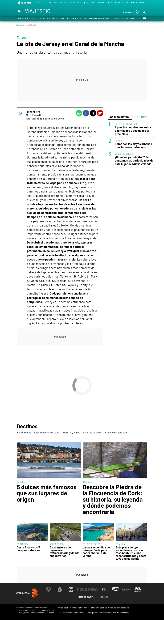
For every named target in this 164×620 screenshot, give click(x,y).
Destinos (27, 426)
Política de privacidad (79, 607)
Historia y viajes (76, 18)
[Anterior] (37, 2)
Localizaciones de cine (51, 18)
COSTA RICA (23, 544)
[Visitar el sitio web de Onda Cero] (115, 589)
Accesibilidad (123, 612)
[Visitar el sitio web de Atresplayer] (87, 596)
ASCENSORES (57, 544)
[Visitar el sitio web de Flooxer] (103, 596)
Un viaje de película (124, 153)
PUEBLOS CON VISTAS (126, 124)
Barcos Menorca (60, 2)
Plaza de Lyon (45, 2)
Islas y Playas (26, 18)
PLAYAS (118, 140)
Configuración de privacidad (72, 612)
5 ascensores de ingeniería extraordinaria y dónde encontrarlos (64, 551)
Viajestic (20, 24)
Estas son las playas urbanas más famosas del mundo (133, 145)
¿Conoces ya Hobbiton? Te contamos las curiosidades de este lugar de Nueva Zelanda (134, 160)
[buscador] (144, 12)
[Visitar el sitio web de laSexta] (60, 589)
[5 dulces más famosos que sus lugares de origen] (49, 460)
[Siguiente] (145, 2)
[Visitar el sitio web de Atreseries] (104, 589)
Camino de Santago (123, 18)
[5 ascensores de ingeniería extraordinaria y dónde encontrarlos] (65, 532)
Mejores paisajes (99, 18)
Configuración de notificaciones (101, 612)
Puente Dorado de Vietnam (143, 2)
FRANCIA (120, 544)
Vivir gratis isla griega (79, 2)
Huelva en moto (122, 2)
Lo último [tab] (141, 117)
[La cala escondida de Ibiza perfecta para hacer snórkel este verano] (98, 532)
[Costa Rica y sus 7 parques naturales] (32, 532)
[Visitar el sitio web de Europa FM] (126, 589)
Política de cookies (98, 607)
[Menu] (144, 18)
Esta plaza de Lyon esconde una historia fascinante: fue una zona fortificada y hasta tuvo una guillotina (131, 553)
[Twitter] (27, 115)
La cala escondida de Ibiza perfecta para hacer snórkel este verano (96, 551)
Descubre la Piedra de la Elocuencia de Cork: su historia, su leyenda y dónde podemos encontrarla (113, 499)
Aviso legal (63, 607)
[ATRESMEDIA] (27, 593)
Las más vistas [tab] (118, 117)
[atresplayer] (130, 12)
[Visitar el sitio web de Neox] (71, 589)
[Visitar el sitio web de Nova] (82, 589)
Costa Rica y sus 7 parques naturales (28, 549)
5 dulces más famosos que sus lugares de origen (47, 493)
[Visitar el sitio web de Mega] (93, 589)
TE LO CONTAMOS (91, 544)
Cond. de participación (118, 607)
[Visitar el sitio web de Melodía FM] (138, 589)
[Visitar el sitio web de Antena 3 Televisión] (48, 589)
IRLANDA (87, 481)
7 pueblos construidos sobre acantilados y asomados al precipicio (133, 131)
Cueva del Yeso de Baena (102, 2)
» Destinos (31, 24)
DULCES (21, 481)
